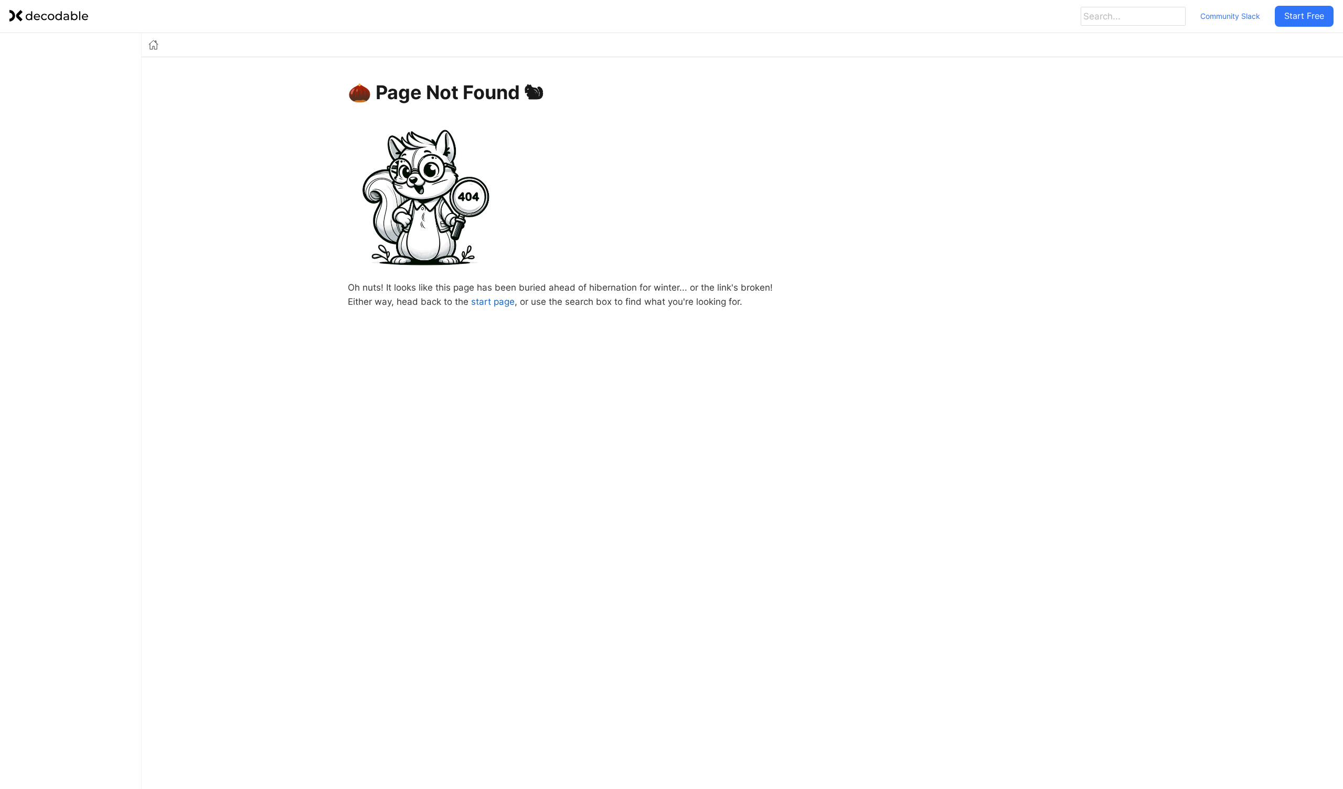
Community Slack (1230, 16)
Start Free (1304, 15)
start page (493, 301)
